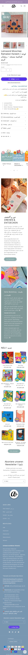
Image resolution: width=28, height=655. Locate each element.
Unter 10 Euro (7, 164)
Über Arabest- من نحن (8, 508)
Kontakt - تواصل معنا (8, 515)
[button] (2, 6)
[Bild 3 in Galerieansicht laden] (21, 45)
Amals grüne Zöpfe (20, 424)
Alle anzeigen (14, 451)
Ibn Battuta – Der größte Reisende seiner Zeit (20, 443)
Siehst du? (7, 424)
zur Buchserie (10, 259)
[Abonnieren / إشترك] (23, 481)
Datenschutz (6, 534)
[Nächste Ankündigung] (25, 1)
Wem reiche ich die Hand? (7, 442)
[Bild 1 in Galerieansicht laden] (7, 45)
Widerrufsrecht (6, 537)
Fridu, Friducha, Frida (7, 365)
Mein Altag (20, 365)
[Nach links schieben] (1, 45)
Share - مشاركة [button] (6, 132)
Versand (8, 64)
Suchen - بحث (6, 518)
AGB (4, 527)
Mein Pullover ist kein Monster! (20, 404)
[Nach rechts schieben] (26, 45)
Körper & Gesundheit (17, 164)
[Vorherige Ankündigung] (2, 1)
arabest (11, 654)
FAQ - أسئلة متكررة (7, 511)
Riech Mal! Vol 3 (20, 383)
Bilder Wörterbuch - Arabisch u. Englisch (7, 384)
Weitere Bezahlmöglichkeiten (14, 82)
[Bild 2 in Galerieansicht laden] (14, 45)
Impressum (5, 530)
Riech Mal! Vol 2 (7, 403)
